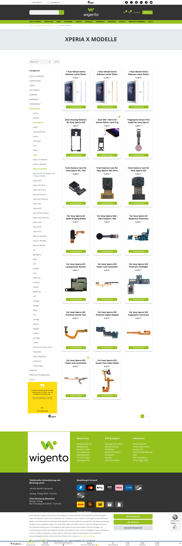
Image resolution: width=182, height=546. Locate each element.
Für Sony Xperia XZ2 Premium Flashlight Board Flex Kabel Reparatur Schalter (138, 265)
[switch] (175, 527)
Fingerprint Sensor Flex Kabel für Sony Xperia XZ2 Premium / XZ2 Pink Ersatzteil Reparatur (138, 121)
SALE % (150, 22)
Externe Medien (75, 540)
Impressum (138, 449)
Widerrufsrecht (139, 444)
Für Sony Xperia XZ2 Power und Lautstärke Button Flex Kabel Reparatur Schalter (107, 265)
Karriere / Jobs (83, 449)
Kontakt (108, 457)
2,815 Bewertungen (42, 411)
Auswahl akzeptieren (133, 528)
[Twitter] (151, 2)
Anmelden (137, 12)
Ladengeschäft (83, 460)
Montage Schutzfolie (114, 444)
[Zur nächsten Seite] (152, 416)
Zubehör (79, 22)
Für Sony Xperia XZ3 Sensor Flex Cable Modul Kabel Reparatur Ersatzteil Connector (107, 361)
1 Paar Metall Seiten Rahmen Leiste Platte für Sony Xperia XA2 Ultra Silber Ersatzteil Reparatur (138, 73)
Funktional (91, 540)
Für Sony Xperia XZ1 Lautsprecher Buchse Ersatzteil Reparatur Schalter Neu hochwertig (76, 265)
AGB (135, 455)
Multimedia (68, 22)
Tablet (58, 22)
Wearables (89, 22)
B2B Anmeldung (140, 457)
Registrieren (147, 12)
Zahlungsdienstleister (54, 540)
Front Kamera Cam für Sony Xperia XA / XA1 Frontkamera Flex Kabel (75, 169)
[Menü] (178, 514)
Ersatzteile (112, 22)
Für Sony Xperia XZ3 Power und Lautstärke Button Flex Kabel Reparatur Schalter (75, 361)
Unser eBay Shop (140, 460)
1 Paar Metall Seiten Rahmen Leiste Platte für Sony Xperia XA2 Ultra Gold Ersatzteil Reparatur (107, 73)
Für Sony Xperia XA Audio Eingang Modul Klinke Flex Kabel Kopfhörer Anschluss (76, 217)
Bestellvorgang (111, 446)
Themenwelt (100, 22)
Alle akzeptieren (133, 516)
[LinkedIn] (141, 2)
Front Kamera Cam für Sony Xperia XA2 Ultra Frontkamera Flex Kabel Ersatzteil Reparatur (107, 169)
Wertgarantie (82, 446)
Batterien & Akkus (113, 452)
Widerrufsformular (141, 446)
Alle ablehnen (133, 522)
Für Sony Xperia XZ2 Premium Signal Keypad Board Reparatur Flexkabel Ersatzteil (107, 313)
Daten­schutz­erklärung (86, 536)
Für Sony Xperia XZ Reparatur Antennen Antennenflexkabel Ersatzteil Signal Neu (139, 217)
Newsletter (109, 449)
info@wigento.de (55, 2)
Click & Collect (83, 457)
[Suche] (61, 12)
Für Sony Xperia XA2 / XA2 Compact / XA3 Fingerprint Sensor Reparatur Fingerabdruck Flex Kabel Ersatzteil (107, 217)
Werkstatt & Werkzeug (137, 22)
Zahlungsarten (83, 455)
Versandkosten (83, 452)
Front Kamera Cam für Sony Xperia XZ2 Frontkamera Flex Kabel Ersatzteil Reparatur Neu (138, 169)
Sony (56, 25)
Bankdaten (109, 455)
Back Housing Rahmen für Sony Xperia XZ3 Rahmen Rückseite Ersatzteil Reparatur (76, 121)
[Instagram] (131, 2)
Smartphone (48, 22)
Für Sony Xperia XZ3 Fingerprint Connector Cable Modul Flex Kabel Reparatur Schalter (138, 313)
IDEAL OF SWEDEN (35, 22)
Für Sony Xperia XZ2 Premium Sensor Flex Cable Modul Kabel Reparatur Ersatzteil (76, 313)
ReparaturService (84, 444)
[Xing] (146, 2)
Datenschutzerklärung (142, 452)
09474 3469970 (36, 2)
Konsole (122, 22)
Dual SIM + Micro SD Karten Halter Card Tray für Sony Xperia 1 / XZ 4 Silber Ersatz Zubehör (107, 121)
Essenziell (37, 540)
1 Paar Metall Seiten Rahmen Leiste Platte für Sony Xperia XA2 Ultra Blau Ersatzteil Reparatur (76, 73)
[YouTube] (136, 2)
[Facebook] (126, 2)
